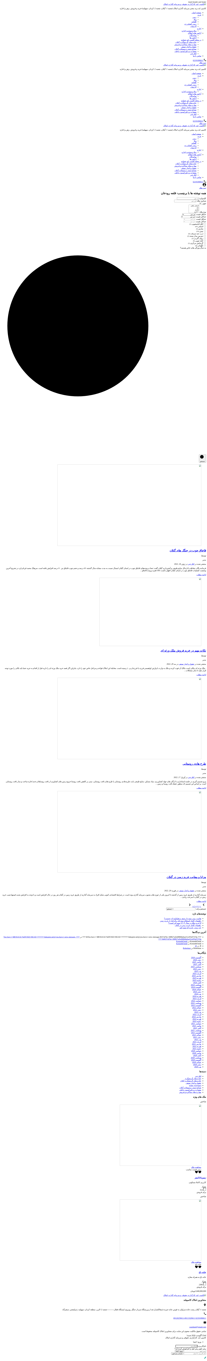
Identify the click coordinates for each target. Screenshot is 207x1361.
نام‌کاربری (202, 1346)
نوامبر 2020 (196, 1053)
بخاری (199, 229)
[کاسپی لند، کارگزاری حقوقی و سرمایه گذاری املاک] (184, 4)
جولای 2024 (196, 989)
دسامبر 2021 (196, 1024)
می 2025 (197, 971)
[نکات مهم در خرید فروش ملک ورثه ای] (150, 645)
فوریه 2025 (197, 978)
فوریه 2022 (197, 1019)
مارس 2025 (196, 976)
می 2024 (197, 994)
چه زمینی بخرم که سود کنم (190, 928)
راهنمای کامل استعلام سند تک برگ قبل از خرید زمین (180, 921)
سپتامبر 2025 (196, 967)
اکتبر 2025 (197, 964)
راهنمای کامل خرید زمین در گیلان (188, 925)
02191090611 (198, 60)
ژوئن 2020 (197, 1065)
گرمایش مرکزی (195, 243)
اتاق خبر (193, 54)
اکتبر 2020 (197, 1055)
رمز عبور (202, 1349)
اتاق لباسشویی (196, 224)
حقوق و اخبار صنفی (188, 47)
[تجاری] (194, 210)
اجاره (199, 29)
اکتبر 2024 (197, 983)
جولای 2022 (196, 1008)
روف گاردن (197, 238)
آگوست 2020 (196, 1060)
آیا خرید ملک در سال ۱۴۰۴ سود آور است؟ (184, 923)
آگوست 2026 (196, 958)
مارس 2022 (196, 1017)
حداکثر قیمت (200, 217)
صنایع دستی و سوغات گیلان (185, 49)
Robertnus (187, 948)
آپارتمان (193, 26)
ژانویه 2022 (197, 1021)
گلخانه (194, 22)
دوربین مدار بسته (195, 236)
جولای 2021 (196, 1035)
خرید (199, 15)
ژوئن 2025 (197, 969)
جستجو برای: (201, 909)
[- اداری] (194, 212)
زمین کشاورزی (190, 24)
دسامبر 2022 (196, 1001)
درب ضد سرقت (195, 234)
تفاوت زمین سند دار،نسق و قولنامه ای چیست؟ (182, 919)
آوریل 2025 (197, 973)
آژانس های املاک (194, 33)
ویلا (195, 19)
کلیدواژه (202, 198)
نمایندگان (192, 35)
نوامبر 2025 (196, 962)
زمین (194, 17)
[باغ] (194, 208)
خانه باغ (202, 1272)
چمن (199, 231)
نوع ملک (202, 212)
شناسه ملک (201, 201)
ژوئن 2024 (197, 992)
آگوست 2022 (196, 1005)
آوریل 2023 (197, 999)
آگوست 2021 (196, 1033)
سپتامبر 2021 (196, 1030)
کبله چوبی (198, 241)
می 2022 (197, 1012)
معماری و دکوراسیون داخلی (185, 51)
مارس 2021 (196, 1044)
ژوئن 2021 (197, 1037)
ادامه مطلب (201, 575)
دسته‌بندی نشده (195, 1085)
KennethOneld (181, 941)
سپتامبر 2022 (196, 1003)
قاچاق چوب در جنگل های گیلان (188, 550)
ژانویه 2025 (197, 980)
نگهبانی (199, 246)
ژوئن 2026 (197, 960)
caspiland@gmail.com (197, 1327)
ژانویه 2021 (197, 1049)
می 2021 (197, 1039)
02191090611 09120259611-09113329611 (189, 1318)
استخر (199, 226)
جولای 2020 (196, 1062)
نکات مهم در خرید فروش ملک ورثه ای (183, 650)
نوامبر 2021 (196, 1026)
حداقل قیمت (201, 214)
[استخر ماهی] (194, 206)
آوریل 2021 (197, 1042)
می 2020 (197, 1067)
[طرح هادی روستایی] (129, 759)
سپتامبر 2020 (196, 1058)
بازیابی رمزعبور (177, 1353)
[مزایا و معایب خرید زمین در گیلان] (129, 872)
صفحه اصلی (196, 13)
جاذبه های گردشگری (193, 1079)
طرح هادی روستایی (194, 763)
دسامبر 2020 (196, 1051)
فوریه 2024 (197, 996)
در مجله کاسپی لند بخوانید (191, 40)
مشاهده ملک (196, 1167)
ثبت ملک (202, 63)
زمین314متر (200, 1177)
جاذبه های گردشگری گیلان (185, 42)
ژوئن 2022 (197, 1010)
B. (196, 946)
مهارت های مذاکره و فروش (185, 44)
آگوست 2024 (196, 987)
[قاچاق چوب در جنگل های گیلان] (129, 545)
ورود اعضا (179, 1351)
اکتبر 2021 (197, 1028)
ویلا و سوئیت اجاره (189, 31)
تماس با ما (197, 56)
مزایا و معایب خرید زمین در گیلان (186, 877)
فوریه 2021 (197, 1046)
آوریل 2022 (197, 1014)
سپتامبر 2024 (196, 985)
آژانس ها (193, 38)
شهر (204, 203)
